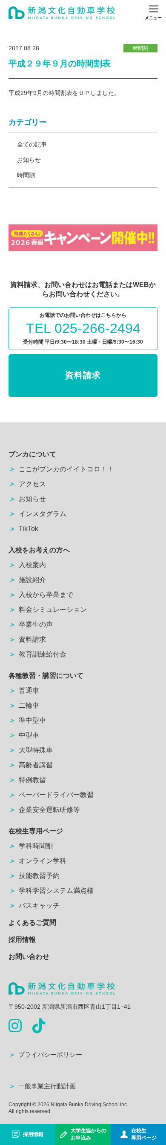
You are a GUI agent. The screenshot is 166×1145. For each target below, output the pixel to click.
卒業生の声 (31, 624)
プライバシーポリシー (45, 1054)
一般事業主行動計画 (42, 1086)
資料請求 (83, 375)
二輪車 (24, 705)
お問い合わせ (29, 956)
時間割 (26, 175)
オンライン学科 (37, 860)
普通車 (24, 690)
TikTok (23, 528)
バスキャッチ (34, 905)
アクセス (27, 484)
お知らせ (29, 159)
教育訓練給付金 (37, 654)
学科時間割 (31, 845)
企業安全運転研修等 (44, 809)
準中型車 (27, 720)
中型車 (24, 735)
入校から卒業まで (41, 594)
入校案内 (27, 564)
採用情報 (22, 939)
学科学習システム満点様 (51, 890)
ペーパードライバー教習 (51, 794)
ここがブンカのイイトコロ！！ (61, 469)
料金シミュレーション (48, 609)
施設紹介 (27, 579)
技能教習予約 (34, 875)
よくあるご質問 (32, 922)
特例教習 (27, 779)
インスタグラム (37, 513)
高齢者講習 (31, 765)
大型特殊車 (31, 750)
